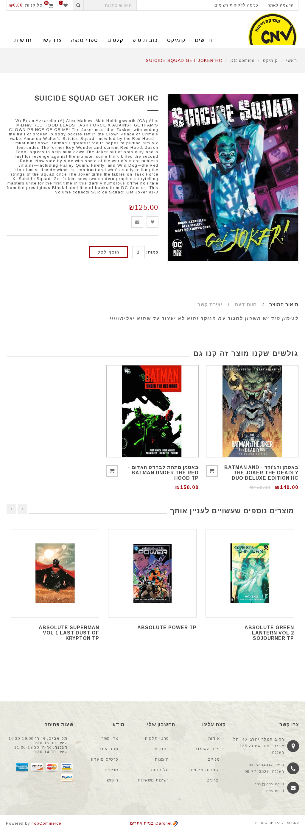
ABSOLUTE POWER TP (167, 627)
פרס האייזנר (207, 749)
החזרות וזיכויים (204, 770)
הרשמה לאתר (281, 5)
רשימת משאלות (153, 780)
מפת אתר (109, 749)
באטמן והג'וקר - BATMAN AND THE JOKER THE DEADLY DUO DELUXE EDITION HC (261, 473)
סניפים (112, 770)
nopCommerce (46, 823)
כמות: (152, 252)
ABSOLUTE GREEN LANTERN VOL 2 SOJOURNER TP (269, 633)
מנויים (214, 759)
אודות (214, 738)
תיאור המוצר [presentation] (283, 304)
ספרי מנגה (84, 40)
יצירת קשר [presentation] (209, 304)
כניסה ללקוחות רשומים (236, 5)
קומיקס (176, 40)
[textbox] (110, 5)
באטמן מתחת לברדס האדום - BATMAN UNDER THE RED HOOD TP (163, 473)
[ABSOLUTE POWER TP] (152, 573)
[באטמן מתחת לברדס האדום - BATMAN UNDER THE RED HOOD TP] (152, 411)
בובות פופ (145, 40)
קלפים (115, 40)
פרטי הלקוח (157, 738)
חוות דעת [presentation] (246, 304)
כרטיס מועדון (105, 759)
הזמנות (162, 759)
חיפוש (113, 780)
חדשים (203, 40)
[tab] (278, 304)
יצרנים (213, 780)
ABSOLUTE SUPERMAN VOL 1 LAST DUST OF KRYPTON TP (69, 633)
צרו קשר (110, 738)
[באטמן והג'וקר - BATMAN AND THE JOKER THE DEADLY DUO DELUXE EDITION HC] (252, 411)
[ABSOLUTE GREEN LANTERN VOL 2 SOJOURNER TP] (250, 573)
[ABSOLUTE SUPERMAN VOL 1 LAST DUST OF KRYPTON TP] (55, 573)
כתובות (162, 749)
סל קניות (160, 770)
